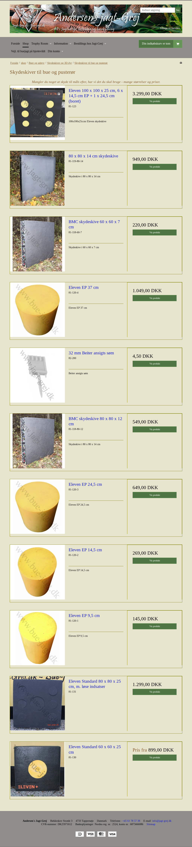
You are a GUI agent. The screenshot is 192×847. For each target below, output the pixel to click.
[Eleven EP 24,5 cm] (37, 506)
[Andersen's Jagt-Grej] (96, 18)
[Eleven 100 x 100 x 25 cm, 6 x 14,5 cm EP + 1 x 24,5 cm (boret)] (37, 112)
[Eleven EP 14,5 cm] (37, 572)
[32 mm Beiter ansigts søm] (37, 375)
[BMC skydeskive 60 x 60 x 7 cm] (37, 244)
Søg (177, 10)
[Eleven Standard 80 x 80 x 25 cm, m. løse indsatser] (37, 703)
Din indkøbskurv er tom (156, 43)
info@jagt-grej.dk (161, 820)
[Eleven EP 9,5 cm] (37, 637)
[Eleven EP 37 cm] (37, 309)
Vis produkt (154, 101)
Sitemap (151, 824)
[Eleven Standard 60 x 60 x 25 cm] (37, 769)
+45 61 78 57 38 (131, 820)
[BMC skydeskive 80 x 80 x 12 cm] (37, 440)
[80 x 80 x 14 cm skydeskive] (37, 178)
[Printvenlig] (180, 62)
